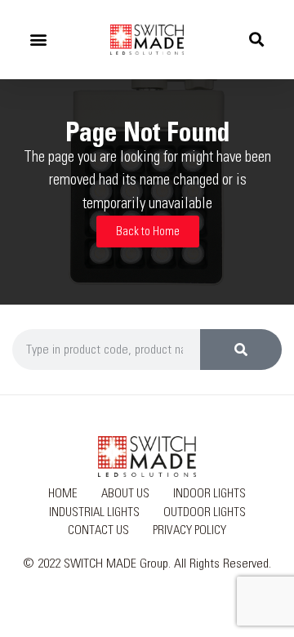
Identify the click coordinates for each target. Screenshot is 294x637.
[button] (37, 39)
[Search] (241, 349)
